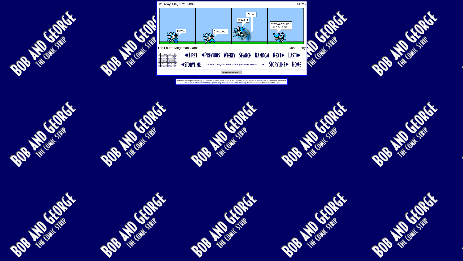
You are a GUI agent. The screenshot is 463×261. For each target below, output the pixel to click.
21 (166, 64)
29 (164, 56)
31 (173, 66)
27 (159, 56)
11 (159, 61)
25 (159, 66)
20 (164, 64)
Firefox (260, 81)
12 (162, 61)
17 (173, 61)
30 (166, 56)
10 (173, 59)
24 (173, 64)
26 (162, 66)
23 (171, 64)
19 (162, 64)
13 (164, 61)
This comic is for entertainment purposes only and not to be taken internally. (215, 83)
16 (171, 61)
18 (159, 64)
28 (162, 56)
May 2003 (167, 54)
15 (169, 61)
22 (169, 64)
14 (166, 61)
